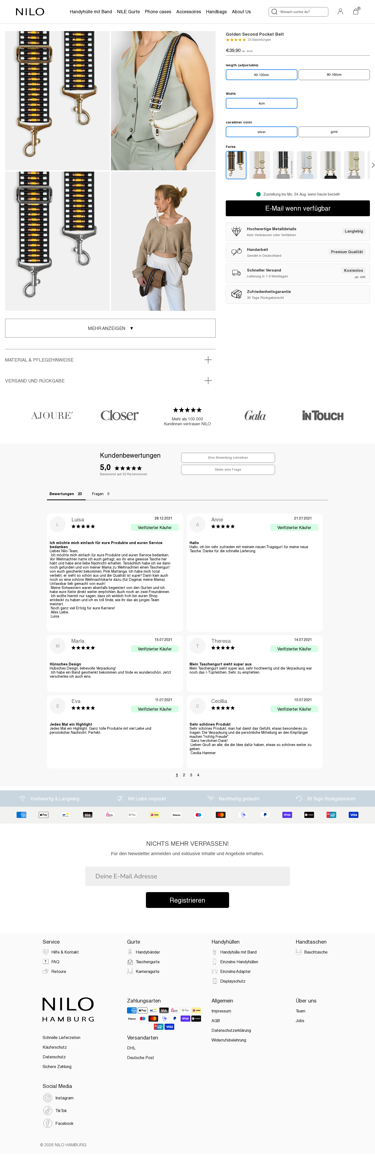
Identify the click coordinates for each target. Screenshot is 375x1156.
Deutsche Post (140, 1057)
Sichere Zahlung (57, 1066)
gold (334, 132)
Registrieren (187, 900)
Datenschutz (54, 1056)
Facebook (64, 1123)
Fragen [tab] (98, 494)
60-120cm (261, 75)
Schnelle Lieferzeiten (61, 1037)
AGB (215, 1020)
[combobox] (298, 12)
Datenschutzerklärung (231, 1030)
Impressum (221, 1010)
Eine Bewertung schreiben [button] (228, 457)
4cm (261, 103)
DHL (131, 1047)
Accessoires (188, 11)
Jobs (300, 1020)
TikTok (61, 1110)
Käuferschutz (55, 1047)
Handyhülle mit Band (91, 11)
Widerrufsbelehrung (228, 1039)
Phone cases (158, 11)
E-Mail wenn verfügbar (298, 208)
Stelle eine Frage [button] (228, 469)
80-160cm (334, 74)
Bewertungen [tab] (61, 494)
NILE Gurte (128, 11)
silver (261, 132)
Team (300, 1010)
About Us (241, 11)
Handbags (216, 11)
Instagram (64, 1097)
